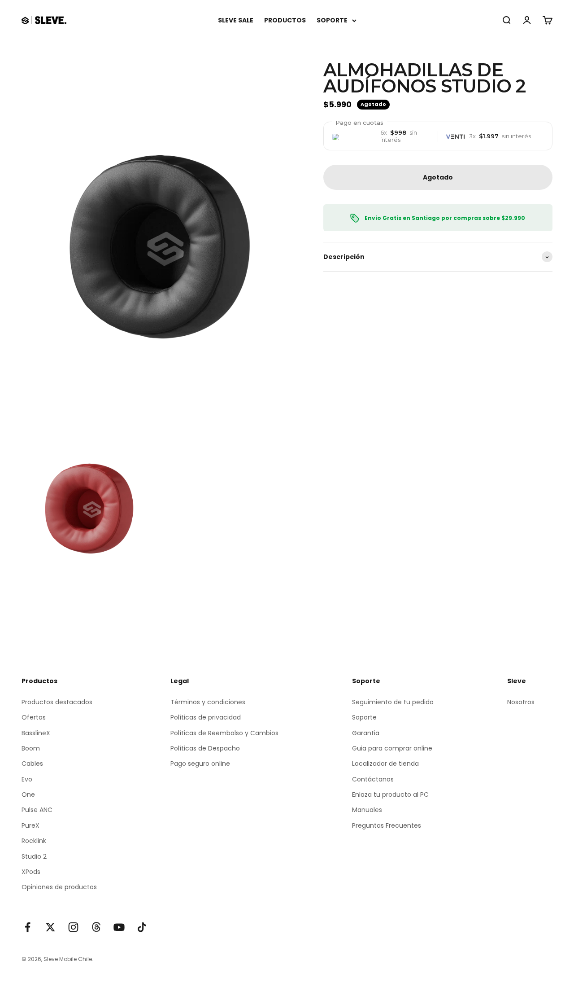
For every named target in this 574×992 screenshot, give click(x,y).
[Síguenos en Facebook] (28, 927)
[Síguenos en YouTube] (119, 927)
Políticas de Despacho (205, 748)
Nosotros (521, 702)
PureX (30, 825)
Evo (27, 779)
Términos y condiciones (207, 702)
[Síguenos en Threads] (96, 927)
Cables (32, 763)
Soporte (364, 717)
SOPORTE (332, 20)
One (28, 794)
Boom (31, 748)
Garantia (365, 733)
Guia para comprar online (392, 748)
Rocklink (34, 840)
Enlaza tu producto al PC (390, 794)
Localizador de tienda (385, 763)
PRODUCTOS (285, 20)
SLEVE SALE (235, 20)
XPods (31, 871)
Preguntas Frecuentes (386, 825)
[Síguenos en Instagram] (73, 927)
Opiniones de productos (59, 886)
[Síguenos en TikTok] (142, 927)
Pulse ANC (37, 809)
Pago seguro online (200, 763)
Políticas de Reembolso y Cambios (224, 733)
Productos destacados (57, 702)
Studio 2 (34, 856)
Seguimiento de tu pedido (393, 702)
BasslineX (36, 733)
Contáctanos (373, 779)
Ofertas (34, 717)
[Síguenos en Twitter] (50, 927)
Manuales (367, 809)
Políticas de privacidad (205, 717)
